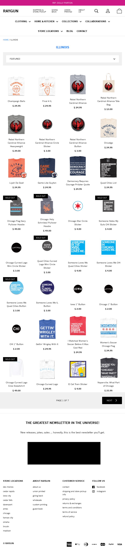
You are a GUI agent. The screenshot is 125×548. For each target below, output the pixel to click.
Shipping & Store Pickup (39, 11)
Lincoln (6, 526)
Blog (69, 31)
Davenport (7, 504)
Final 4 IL (47, 101)
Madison (7, 530)
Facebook (101, 487)
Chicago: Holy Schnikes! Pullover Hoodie (47, 222)
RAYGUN (9, 543)
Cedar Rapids (8, 491)
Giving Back (55, 11)
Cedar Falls (7, 500)
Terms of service (69, 512)
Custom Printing (40, 504)
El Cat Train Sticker (77, 384)
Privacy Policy (68, 499)
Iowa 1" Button (77, 304)
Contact (82, 31)
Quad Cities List (108, 182)
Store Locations (49, 31)
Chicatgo (108, 142)
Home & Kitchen (44, 21)
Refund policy (68, 516)
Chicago (6, 513)
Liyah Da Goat (16, 182)
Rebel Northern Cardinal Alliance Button (78, 143)
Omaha (6, 522)
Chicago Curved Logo (47, 384)
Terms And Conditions (72, 507)
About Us (82, 11)
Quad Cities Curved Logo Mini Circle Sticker (47, 264)
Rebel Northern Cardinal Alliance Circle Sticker (47, 143)
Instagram (101, 491)
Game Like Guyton (47, 182)
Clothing (21, 21)
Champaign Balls (16, 101)
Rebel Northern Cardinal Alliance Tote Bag (108, 101)
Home (6, 40)
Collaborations (96, 21)
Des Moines (8, 487)
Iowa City (7, 495)
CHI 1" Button (16, 344)
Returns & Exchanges (71, 503)
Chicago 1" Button (108, 304)
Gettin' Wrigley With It (47, 344)
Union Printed (68, 11)
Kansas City (8, 517)
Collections (70, 21)
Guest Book (38, 509)
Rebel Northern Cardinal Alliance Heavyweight (16, 143)
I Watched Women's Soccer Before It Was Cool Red (77, 344)
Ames (5, 509)
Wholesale (37, 500)
